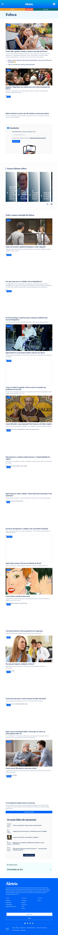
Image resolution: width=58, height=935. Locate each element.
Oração (44, 9)
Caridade (9, 291)
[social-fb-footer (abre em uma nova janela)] (27, 923)
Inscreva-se (24, 904)
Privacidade (22, 930)
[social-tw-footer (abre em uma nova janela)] (30, 923)
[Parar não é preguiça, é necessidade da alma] (45, 187)
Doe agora (28, 9)
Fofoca (8, 25)
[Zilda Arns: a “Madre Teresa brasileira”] (22, 187)
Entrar (29, 918)
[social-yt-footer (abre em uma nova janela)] (25, 923)
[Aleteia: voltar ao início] (29, 4)
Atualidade (8, 900)
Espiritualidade (9, 904)
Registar (12, 9)
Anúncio (23, 908)
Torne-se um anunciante (41, 927)
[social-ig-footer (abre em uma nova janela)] (33, 923)
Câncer (8, 326)
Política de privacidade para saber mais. (38, 138)
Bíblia (8, 502)
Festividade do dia (15, 869)
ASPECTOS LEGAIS (31, 927)
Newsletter (24, 900)
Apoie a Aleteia (15, 927)
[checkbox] (12, 138)
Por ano (39, 900)
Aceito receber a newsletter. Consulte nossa (30, 138)
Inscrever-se (16, 141)
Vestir (23, 906)
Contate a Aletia (15, 930)
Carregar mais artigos (29, 812)
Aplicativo (24, 902)
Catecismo (9, 536)
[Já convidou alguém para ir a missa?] (33, 187)
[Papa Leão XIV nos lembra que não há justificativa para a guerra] (11, 187)
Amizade (9, 255)
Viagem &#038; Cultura (11, 906)
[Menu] (12, 4)
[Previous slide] (48, 204)
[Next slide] (51, 204)
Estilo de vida (8, 902)
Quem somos (23, 927)
